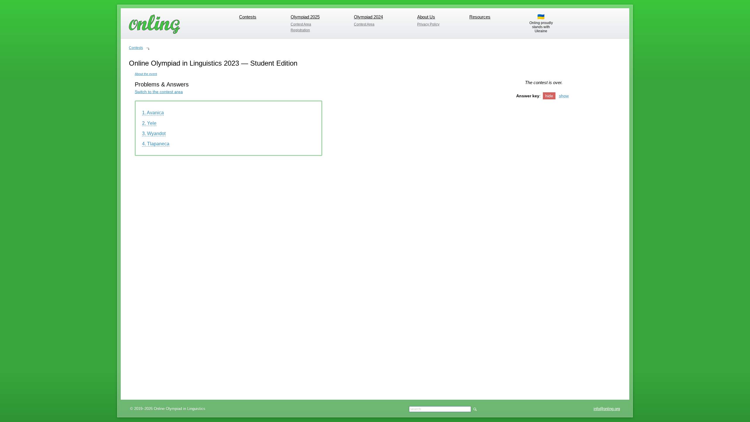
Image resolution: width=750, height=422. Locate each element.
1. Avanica (153, 112)
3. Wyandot (154, 133)
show (564, 95)
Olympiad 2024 (368, 16)
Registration (300, 30)
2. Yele (149, 123)
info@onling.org (607, 408)
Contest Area (301, 24)
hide (549, 95)
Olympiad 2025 (305, 16)
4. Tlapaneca (155, 143)
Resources (479, 16)
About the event (146, 74)
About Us (426, 16)
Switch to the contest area (159, 91)
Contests (247, 16)
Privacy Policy (428, 24)
